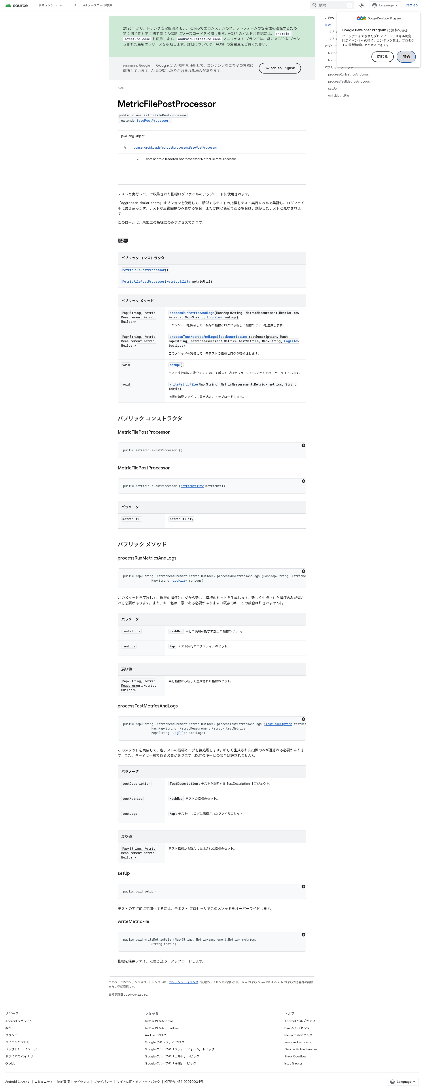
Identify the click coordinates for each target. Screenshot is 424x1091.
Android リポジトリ (19, 1021)
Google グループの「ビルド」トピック (172, 1056)
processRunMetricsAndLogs (192, 313)
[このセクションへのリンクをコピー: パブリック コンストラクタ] (186, 419)
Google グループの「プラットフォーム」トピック (180, 1049)
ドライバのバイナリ (19, 1056)
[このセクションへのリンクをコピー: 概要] (132, 241)
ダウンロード (14, 1035)
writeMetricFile (183, 384)
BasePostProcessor (152, 120)
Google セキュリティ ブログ (164, 1042)
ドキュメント (47, 5)
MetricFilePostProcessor (143, 270)
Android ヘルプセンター (301, 1021)
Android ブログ (155, 1035)
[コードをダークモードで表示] (303, 445)
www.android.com (297, 1042)
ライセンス (81, 1081)
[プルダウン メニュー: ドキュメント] (63, 5)
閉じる (382, 57)
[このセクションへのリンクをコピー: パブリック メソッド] (171, 545)
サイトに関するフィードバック (138, 1081)
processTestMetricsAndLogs (193, 337)
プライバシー (103, 1081)
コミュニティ (43, 1081)
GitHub (10, 1063)
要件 (8, 1028)
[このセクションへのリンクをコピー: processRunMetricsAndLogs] (180, 558)
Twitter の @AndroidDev (162, 1028)
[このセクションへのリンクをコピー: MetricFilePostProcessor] (174, 432)
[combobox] (332, 5)
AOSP (121, 88)
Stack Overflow (295, 1056)
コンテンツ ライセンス (183, 982)
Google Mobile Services (300, 1049)
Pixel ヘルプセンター (298, 1028)
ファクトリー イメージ (21, 1049)
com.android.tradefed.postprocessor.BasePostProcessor (175, 147)
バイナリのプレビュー (20, 1042)
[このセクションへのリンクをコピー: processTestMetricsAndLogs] (182, 706)
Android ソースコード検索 (93, 5)
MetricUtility (178, 281)
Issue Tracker (293, 1063)
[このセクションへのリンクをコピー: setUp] (134, 873)
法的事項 (63, 1081)
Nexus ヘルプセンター (299, 1035)
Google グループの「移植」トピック (170, 1063)
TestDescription (232, 337)
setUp (174, 365)
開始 (406, 57)
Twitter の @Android (159, 1021)
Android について (17, 1081)
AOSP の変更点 (228, 44)
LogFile (213, 317)
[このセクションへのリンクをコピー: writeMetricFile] (153, 922)
